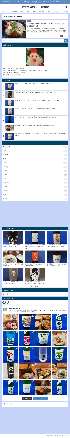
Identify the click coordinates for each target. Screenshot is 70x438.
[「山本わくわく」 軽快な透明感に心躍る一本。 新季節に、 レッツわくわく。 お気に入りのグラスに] (27, 355)
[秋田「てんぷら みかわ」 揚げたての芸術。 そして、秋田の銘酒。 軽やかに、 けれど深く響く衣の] (27, 371)
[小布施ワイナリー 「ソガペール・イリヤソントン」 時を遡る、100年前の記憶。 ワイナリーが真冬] (27, 387)
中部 (34, 163)
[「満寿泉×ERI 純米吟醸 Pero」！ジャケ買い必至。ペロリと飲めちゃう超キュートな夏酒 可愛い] (27, 322)
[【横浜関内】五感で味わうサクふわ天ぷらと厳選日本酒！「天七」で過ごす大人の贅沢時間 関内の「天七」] (43, 322)
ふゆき (65, 35)
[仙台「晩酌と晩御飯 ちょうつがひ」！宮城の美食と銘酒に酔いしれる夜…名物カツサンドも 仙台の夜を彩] (10, 322)
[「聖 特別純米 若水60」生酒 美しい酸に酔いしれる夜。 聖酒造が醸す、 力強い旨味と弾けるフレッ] (10, 355)
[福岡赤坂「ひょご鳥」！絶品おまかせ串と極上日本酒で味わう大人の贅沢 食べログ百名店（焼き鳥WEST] (59, 338)
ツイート (5, 294)
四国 (35, 186)
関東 (34, 159)
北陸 (35, 174)
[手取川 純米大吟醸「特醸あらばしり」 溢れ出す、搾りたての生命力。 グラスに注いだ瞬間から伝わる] (10, 387)
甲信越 (35, 167)
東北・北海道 (34, 147)
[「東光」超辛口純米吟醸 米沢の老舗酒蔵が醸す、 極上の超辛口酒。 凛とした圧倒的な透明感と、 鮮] (10, 371)
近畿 (34, 179)
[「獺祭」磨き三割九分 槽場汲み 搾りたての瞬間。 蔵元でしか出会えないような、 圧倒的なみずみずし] (43, 355)
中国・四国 (34, 183)
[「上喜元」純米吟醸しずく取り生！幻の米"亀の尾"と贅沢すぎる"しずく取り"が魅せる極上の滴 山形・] (59, 322)
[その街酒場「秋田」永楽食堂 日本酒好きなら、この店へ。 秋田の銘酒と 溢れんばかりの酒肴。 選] (43, 371)
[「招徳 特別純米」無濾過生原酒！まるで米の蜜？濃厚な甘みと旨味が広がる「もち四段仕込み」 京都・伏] (27, 338)
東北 (35, 151)
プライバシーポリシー (9, 404)
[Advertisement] (35, 214)
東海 (35, 171)
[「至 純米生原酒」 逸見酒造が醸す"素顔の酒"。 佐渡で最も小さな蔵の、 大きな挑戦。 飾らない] (59, 355)
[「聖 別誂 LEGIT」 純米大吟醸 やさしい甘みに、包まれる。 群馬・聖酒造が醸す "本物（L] (59, 387)
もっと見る (34, 286)
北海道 (35, 154)
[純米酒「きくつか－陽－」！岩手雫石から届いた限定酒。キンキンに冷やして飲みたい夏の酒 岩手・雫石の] (10, 338)
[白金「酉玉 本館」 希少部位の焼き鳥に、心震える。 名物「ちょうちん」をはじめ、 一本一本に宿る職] (43, 387)
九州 (34, 194)
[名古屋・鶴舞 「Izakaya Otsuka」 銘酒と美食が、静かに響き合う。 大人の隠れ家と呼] (59, 371)
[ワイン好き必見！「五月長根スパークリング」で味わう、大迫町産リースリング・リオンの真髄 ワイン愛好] (43, 338)
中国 (35, 190)
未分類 (34, 199)
